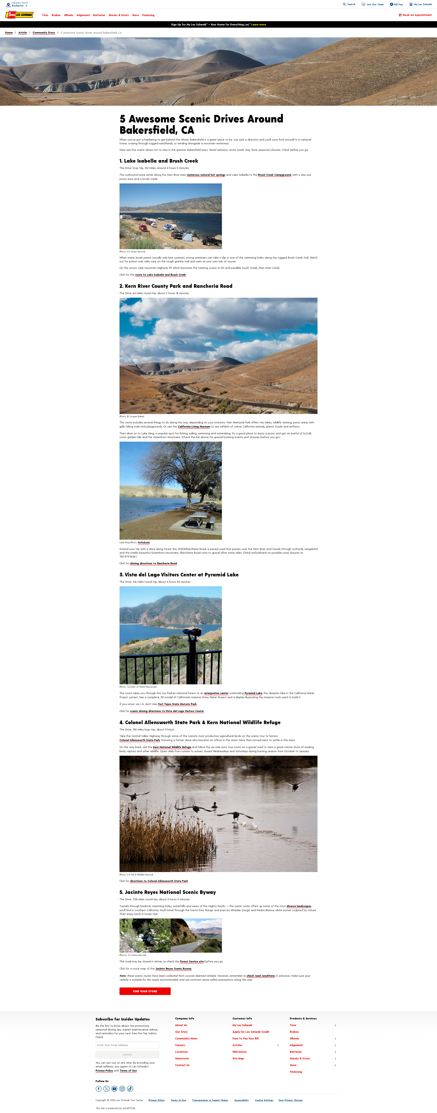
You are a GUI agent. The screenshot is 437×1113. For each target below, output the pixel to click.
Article (22, 32)
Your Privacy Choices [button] (291, 1100)
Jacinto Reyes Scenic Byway (174, 968)
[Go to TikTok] (130, 1089)
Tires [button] (293, 1025)
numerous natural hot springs (206, 174)
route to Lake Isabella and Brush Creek (160, 274)
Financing (148, 15)
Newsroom (182, 1058)
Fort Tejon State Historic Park (177, 704)
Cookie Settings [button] (264, 1100)
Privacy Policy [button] (104, 1070)
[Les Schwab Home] (19, 15)
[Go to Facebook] (99, 1089)
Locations (181, 1051)
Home (9, 32)
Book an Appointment (417, 14)
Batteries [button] (296, 1051)
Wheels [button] (294, 1038)
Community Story (44, 32)
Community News (186, 1038)
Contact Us (182, 1065)
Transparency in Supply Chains (210, 1100)
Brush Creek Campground (274, 174)
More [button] (293, 1065)
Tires (45, 15)
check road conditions (260, 975)
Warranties (239, 1051)
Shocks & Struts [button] (300, 1058)
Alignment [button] (296, 1045)
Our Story (181, 1031)
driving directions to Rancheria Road (153, 563)
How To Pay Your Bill (245, 1038)
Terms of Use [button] (128, 1070)
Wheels (68, 15)
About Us (181, 1025)
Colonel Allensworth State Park (139, 740)
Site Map (238, 1058)
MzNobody (144, 542)
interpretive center (216, 693)
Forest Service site (192, 961)
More (135, 15)
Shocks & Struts (119, 15)
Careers (180, 1045)
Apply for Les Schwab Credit (250, 1031)
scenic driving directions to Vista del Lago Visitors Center (167, 711)
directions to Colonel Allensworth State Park (159, 880)
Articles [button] (237, 1045)
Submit (127, 1054)
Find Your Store (145, 991)
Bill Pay (398, 4)
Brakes (56, 15)
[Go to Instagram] (122, 1089)
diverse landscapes (299, 906)
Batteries (99, 15)
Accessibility (241, 1100)
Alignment (83, 15)
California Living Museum (194, 426)
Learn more (258, 24)
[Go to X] (106, 1089)
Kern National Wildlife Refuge (172, 747)
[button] (15, 4)
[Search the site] (349, 4)
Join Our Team (375, 4)
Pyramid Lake (253, 693)
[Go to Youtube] (114, 1089)
